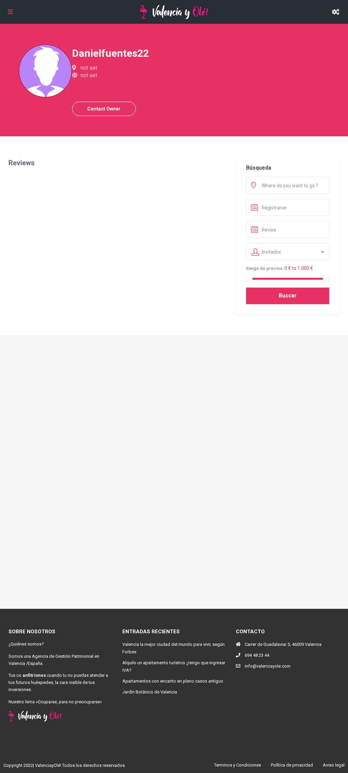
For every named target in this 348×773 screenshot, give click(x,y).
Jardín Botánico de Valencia (149, 691)
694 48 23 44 (257, 655)
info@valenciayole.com (268, 666)
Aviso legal (334, 765)
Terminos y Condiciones (237, 765)
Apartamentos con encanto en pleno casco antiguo (172, 681)
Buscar (288, 295)
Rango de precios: (264, 268)
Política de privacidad (292, 765)
